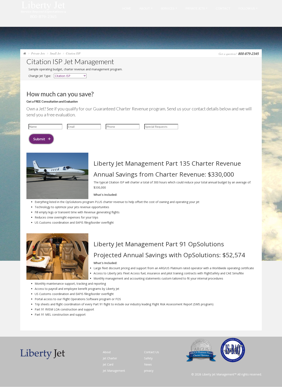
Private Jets (195, 8)
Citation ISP (73, 53)
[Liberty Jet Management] (43, 13)
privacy (148, 371)
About (144, 8)
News (148, 364)
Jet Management (114, 371)
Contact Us (151, 352)
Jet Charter (110, 358)
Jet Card (108, 364)
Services (167, 8)
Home (126, 8)
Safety (148, 358)
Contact (223, 8)
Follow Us (247, 8)
